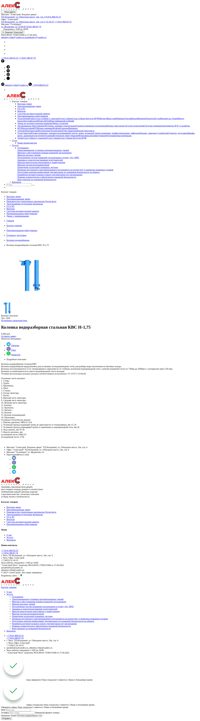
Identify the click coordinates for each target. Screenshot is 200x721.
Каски (80, 131)
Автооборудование (98, 135)
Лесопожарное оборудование (30, 126)
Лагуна (156, 118)
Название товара (9, 715)
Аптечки (21, 131)
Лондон (26, 121)
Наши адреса (9, 12)
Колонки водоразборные (18, 240)
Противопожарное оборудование (32, 116)
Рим (40, 121)
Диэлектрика (56, 131)
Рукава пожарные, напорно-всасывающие (50, 133)
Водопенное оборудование (65, 135)
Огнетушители (24, 133)
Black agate (112, 118)
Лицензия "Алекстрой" (13, 32)
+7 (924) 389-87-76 (27, 58)
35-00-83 (22, 27)
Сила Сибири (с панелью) (48, 118)
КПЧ (35, 128)
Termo (26, 118)
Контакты (16, 182)
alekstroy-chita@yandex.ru (13, 37)
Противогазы (32, 131)
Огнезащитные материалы (119, 135)
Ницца (134, 118)
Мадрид (103, 118)
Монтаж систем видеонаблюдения (33, 165)
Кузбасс (32, 118)
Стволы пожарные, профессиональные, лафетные (116, 133)
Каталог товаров (14, 225)
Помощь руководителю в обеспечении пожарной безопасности (46, 177)
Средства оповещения (154, 126)
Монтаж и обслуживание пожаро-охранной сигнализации (44, 153)
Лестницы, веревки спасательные (60, 126)
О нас (14, 140)
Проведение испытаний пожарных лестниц (37, 167)
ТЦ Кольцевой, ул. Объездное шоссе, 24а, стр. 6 (23, 17)
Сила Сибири (66, 118)
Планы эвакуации (115, 126)
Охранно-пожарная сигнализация (91, 126)
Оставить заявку (8, 336)
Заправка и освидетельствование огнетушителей (40, 160)
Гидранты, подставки (177, 133)
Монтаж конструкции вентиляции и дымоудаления (41, 162)
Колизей (34, 121)
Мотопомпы (83, 135)
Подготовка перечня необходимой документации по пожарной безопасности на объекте (58, 172)
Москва (163, 118)
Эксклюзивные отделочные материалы (25, 204)
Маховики (73, 128)
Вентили (21, 111)
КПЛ (19, 128)
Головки (49, 135)
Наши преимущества (27, 143)
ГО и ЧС (21, 109)
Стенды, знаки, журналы (81, 133)
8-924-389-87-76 (34, 27)
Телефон (5, 713)
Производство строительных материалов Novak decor (31, 201)
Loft (44, 121)
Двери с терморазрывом (18, 216)
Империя (141, 118)
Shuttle (71, 121)
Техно (20, 118)
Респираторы (44, 131)
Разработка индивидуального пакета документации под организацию (49, 175)
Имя (3, 710)
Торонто (149, 118)
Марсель (53, 121)
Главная (10, 221)
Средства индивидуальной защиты (33, 113)
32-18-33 (50, 22)
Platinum (120, 118)
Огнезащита (23, 148)
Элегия (127, 118)
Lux (66, 121)
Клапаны (64, 128)
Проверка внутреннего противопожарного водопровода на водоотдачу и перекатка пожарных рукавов (65, 170)
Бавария (61, 121)
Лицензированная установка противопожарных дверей (43, 150)
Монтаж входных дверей (29, 155)
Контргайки (27, 128)
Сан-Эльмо (172, 118)
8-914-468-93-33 (53, 17)
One (47, 121)
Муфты (56, 128)
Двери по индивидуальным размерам (34, 123)
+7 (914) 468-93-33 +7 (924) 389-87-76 (9, 551)
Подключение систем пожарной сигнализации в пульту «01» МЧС (48, 157)
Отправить (6, 718)
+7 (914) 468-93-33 (62, 22)
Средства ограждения (134, 126)
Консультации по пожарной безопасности (36, 179)
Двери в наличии (60, 123)
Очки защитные (69, 131)
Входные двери (24, 104)
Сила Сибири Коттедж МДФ (86, 118)
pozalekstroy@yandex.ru (35, 37)
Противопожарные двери (29, 106)
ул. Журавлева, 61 (9, 27)
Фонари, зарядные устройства (154, 133)
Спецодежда (88, 131)
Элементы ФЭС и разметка (177, 126)
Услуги (15, 145)
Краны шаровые (45, 128)
